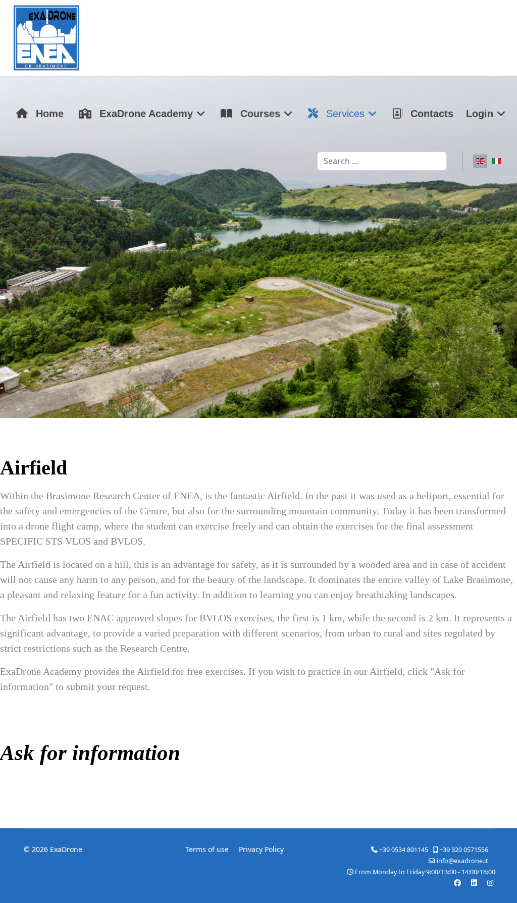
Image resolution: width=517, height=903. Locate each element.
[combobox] (382, 161)
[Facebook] (457, 882)
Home (48, 113)
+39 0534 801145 (403, 849)
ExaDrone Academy (144, 113)
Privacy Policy (261, 849)
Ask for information (90, 753)
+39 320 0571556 (463, 849)
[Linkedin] (474, 882)
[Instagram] (490, 882)
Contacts (430, 113)
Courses (258, 113)
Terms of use (207, 849)
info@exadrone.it (462, 861)
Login (479, 113)
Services (344, 113)
